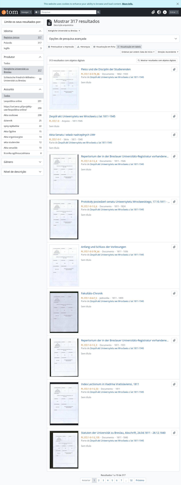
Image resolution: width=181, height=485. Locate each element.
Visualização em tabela (130, 46)
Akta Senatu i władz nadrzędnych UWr (72, 134)
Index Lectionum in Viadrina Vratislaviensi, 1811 (110, 384)
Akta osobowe (22, 116)
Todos (7, 63)
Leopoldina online (22, 102)
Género (8, 162)
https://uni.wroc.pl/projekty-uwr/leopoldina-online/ (22, 108)
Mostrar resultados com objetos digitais (158, 60)
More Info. (127, 3)
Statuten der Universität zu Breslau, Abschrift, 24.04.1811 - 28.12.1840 (123, 432)
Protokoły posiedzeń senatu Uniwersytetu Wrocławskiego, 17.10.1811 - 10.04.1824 (125, 201)
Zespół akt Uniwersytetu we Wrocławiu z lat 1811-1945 (117, 77)
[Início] (11, 12)
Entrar (173, 12)
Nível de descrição (15, 171)
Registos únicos (22, 38)
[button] (153, 12)
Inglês (22, 49)
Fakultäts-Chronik (92, 293)
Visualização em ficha (105, 46)
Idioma (8, 31)
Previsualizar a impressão (62, 46)
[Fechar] (178, 4)
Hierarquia (85, 46)
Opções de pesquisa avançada (67, 38)
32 (131, 480)
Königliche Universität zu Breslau (22, 70)
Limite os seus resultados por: (22, 22)
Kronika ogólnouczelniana (22, 154)
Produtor (9, 57)
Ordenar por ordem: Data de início (137, 52)
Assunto (9, 89)
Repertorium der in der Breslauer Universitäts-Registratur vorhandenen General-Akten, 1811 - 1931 (125, 340)
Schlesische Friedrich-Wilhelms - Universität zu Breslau (22, 79)
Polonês (22, 43)
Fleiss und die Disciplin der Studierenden (106, 69)
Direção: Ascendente (167, 52)
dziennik (22, 121)
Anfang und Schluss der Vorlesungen (103, 246)
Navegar (25, 12)
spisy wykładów (22, 127)
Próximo (140, 480)
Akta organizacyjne (22, 137)
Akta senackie (22, 148)
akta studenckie (22, 143)
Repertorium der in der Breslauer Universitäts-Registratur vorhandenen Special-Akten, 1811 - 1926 (125, 156)
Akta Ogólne (22, 132)
